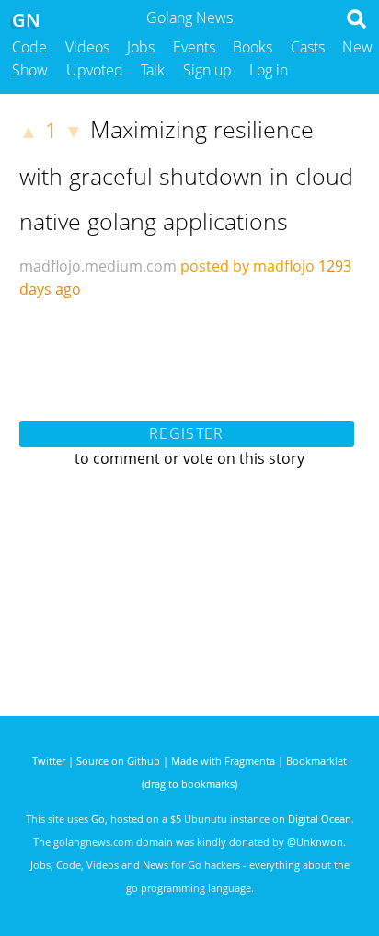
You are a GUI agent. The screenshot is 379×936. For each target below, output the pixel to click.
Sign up (207, 70)
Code (29, 47)
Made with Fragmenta (223, 761)
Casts (308, 47)
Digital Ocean (319, 819)
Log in (268, 70)
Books (252, 47)
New (357, 47)
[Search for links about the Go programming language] (360, 24)
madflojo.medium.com (98, 266)
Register (186, 433)
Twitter (48, 761)
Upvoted (94, 70)
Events (194, 47)
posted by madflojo (247, 266)
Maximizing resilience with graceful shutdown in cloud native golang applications (186, 175)
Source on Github (118, 761)
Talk (153, 70)
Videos (87, 47)
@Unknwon (315, 842)
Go (98, 819)
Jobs (141, 47)
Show (30, 70)
